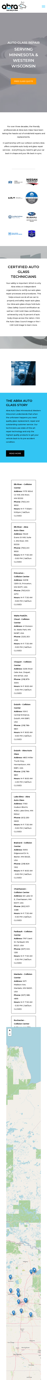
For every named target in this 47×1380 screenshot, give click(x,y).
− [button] (10, 1034)
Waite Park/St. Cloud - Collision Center (21, 619)
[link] (14, 6)
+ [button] (10, 1030)
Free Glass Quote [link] (23, 81)
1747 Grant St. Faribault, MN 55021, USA (23, 942)
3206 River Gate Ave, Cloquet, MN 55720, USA (23, 672)
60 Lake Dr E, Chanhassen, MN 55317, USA (23, 899)
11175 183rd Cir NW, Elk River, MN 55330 (23, 494)
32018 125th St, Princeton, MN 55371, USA (23, 583)
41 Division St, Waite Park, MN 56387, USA (23, 629)
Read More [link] (15, 453)
